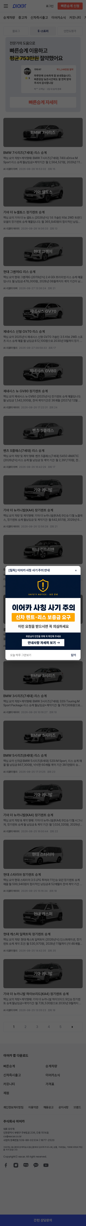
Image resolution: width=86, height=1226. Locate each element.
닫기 (73, 655)
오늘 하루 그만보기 (20, 655)
